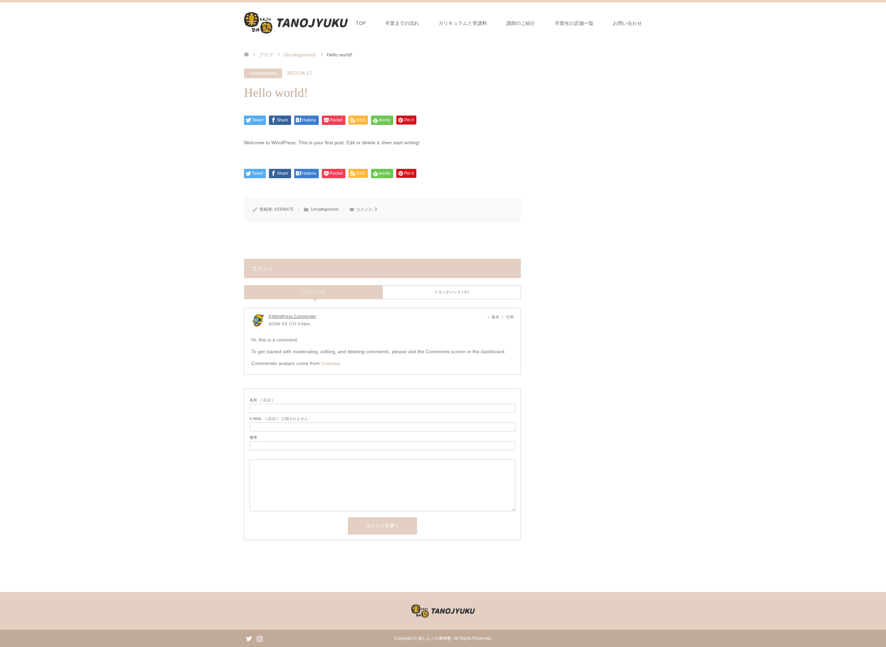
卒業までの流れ (402, 23)
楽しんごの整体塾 (434, 638)
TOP (361, 23)
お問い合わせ (627, 23)
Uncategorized (263, 73)
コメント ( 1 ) (313, 292)
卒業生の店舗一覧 (574, 23)
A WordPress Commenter (292, 316)
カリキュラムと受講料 (463, 23)
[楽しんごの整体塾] (296, 23)
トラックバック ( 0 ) (451, 292)
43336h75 (283, 209)
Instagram (259, 638)
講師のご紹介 (520, 23)
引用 (510, 317)
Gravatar (330, 363)
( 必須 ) (261, 400)
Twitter (249, 638)
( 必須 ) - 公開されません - (280, 419)
